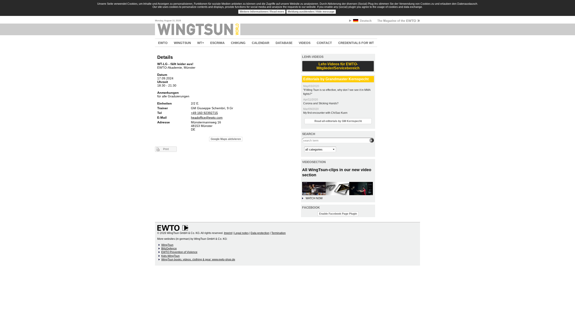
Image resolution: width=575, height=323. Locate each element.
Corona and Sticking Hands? (320, 103)
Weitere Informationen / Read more (262, 11)
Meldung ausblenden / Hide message (311, 11)
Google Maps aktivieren (226, 139)
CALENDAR (260, 43)
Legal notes (241, 233)
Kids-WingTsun (170, 256)
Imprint (228, 233)
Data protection (260, 233)
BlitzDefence (169, 248)
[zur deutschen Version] (362, 21)
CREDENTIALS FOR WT (356, 43)
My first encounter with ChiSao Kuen (325, 112)
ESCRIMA (217, 43)
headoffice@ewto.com (207, 117)
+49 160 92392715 (204, 113)
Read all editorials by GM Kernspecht (338, 121)
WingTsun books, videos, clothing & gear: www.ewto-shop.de (198, 259)
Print (166, 149)
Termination (278, 233)
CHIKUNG (238, 43)
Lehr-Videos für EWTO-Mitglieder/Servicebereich (338, 66)
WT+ (200, 43)
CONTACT (324, 43)
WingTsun (167, 245)
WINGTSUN (182, 43)
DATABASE (284, 43)
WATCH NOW (314, 198)
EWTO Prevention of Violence (179, 252)
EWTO (163, 43)
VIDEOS (304, 43)
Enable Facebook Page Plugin (338, 213)
